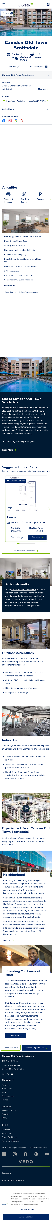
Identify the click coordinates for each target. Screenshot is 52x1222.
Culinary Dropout (15, 904)
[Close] (49, 1190)
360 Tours (6, 1107)
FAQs (4, 1118)
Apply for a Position (10, 1141)
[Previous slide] (4, 221)
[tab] (8, 199)
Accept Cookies (26, 1217)
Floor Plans (7, 1088)
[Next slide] (47, 221)
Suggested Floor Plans (19, 467)
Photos (5, 1100)
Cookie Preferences (26, 1209)
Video (4, 1092)
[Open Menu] (3, 4)
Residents (6, 1129)
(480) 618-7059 (10, 1060)
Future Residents (9, 1137)
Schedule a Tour (9, 1110)
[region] (26, 1204)
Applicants (6, 1133)
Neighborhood (14, 875)
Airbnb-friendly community (23, 589)
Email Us (5, 1114)
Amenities (9, 187)
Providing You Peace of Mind (22, 973)
